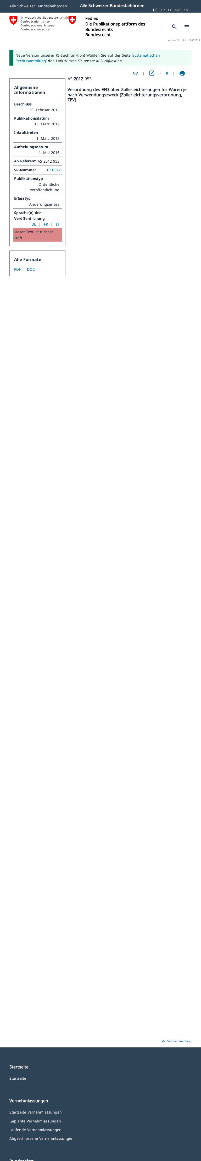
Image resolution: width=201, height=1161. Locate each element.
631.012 (54, 169)
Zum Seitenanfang (176, 1041)
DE (155, 9)
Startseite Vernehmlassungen (35, 1112)
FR (163, 9)
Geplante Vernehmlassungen (35, 1121)
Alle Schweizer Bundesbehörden (38, 5)
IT (169, 9)
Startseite (17, 1078)
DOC (31, 269)
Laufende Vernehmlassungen (35, 1129)
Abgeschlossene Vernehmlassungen (41, 1138)
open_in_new (152, 73)
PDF (17, 269)
